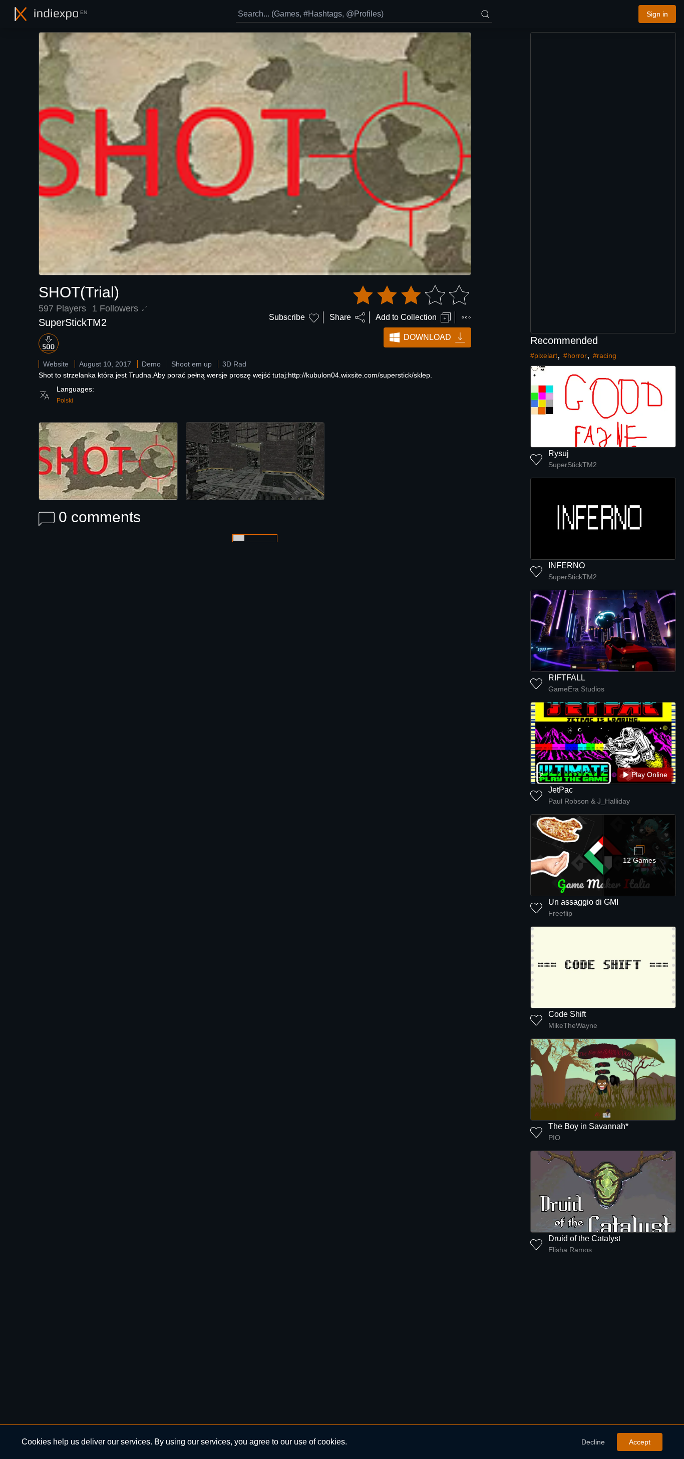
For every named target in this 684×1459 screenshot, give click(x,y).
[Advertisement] (603, 183)
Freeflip (560, 913)
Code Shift (567, 1014)
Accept (639, 1442)
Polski (65, 400)
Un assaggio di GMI (583, 902)
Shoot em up (191, 364)
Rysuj (558, 453)
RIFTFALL (566, 677)
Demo (151, 364)
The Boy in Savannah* (588, 1126)
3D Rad (234, 364)
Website (56, 364)
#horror (575, 355)
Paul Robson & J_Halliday (589, 801)
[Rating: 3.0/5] (411, 295)
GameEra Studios (576, 689)
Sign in (657, 14)
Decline (593, 1442)
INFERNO (566, 565)
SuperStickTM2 (73, 322)
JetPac (560, 790)
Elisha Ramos (570, 1250)
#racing (604, 355)
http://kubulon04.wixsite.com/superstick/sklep (359, 375)
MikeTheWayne (572, 1025)
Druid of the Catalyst (584, 1238)
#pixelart (543, 355)
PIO (554, 1138)
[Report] (466, 317)
